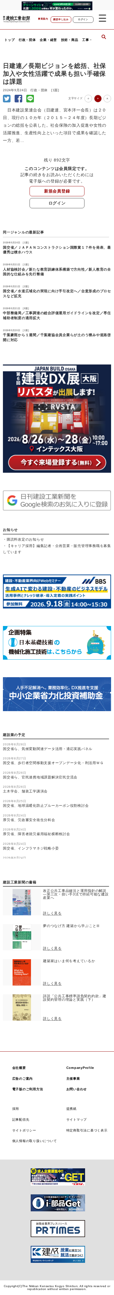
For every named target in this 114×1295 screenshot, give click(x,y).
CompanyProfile (80, 1067)
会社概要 (19, 1067)
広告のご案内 (22, 1078)
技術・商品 (69, 40)
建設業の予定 (14, 735)
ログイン (83, 19)
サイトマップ (76, 1119)
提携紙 (71, 1108)
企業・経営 (48, 40)
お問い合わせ (76, 1089)
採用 (15, 1108)
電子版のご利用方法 (27, 1089)
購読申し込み (61, 19)
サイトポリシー (24, 1130)
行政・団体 (27, 40)
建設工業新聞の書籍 (20, 882)
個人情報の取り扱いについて (34, 1141)
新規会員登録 (57, 191)
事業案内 (43, 19)
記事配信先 (21, 1119)
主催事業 (73, 1078)
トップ (9, 40)
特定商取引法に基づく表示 (87, 1130)
